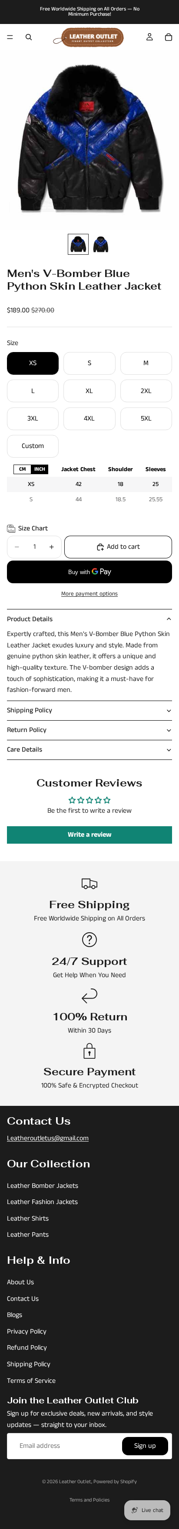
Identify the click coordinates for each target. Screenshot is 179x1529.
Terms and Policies (89, 1500)
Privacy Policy (26, 1332)
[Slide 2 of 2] (100, 244)
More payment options (89, 594)
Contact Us (23, 1299)
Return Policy (26, 730)
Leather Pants (28, 1235)
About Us (20, 1282)
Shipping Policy (29, 710)
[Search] (28, 37)
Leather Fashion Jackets (42, 1202)
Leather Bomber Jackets (42, 1186)
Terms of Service (31, 1381)
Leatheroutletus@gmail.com (48, 1138)
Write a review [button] (90, 835)
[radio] (22, 469)
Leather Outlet (75, 1481)
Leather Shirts (28, 1219)
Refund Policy (27, 1348)
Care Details (24, 750)
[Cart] (168, 37)
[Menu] (10, 37)
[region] (89, 484)
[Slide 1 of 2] (78, 244)
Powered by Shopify (115, 1481)
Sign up (145, 1446)
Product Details (30, 619)
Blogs (14, 1315)
